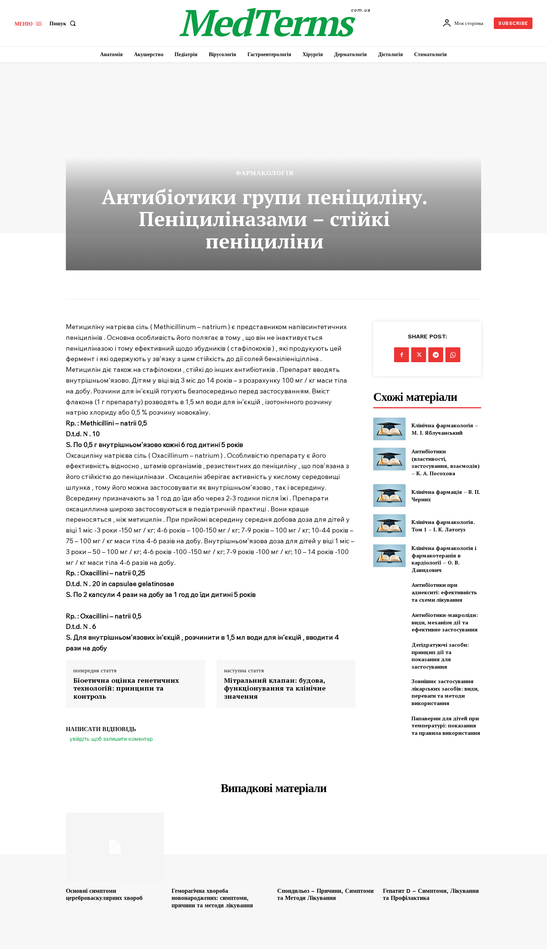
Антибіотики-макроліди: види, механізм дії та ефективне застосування (445, 622)
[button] (64, 23)
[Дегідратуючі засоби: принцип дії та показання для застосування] (389, 652)
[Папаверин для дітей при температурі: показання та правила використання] (389, 725)
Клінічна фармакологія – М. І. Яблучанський (445, 429)
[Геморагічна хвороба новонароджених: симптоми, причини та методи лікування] (221, 847)
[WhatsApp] (452, 354)
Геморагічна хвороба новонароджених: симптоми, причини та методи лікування (212, 897)
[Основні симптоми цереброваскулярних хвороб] (115, 847)
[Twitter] (418, 354)
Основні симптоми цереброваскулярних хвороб (104, 894)
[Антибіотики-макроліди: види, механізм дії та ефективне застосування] (389, 622)
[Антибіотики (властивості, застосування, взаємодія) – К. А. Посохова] (389, 459)
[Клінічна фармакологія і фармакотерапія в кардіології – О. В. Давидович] (389, 555)
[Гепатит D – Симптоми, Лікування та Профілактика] (432, 847)
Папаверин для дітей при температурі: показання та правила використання (446, 725)
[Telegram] (435, 354)
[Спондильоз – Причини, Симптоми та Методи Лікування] (326, 847)
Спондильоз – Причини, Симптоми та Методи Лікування (325, 894)
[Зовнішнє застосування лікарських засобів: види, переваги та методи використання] (389, 689)
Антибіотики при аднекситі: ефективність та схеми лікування (444, 592)
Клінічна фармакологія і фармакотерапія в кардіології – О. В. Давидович (444, 558)
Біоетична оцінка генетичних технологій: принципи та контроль (126, 688)
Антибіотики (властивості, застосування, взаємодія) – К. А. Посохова (446, 462)
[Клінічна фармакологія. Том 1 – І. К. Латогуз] (389, 525)
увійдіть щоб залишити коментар (111, 739)
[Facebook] (401, 354)
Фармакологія (265, 173)
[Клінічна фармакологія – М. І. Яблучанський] (389, 429)
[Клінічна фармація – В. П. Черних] (389, 495)
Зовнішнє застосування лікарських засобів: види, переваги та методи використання (445, 692)
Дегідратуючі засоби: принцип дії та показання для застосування (440, 655)
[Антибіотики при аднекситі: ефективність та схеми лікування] (389, 592)
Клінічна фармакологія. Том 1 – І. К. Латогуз (443, 525)
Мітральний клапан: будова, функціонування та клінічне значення (275, 688)
